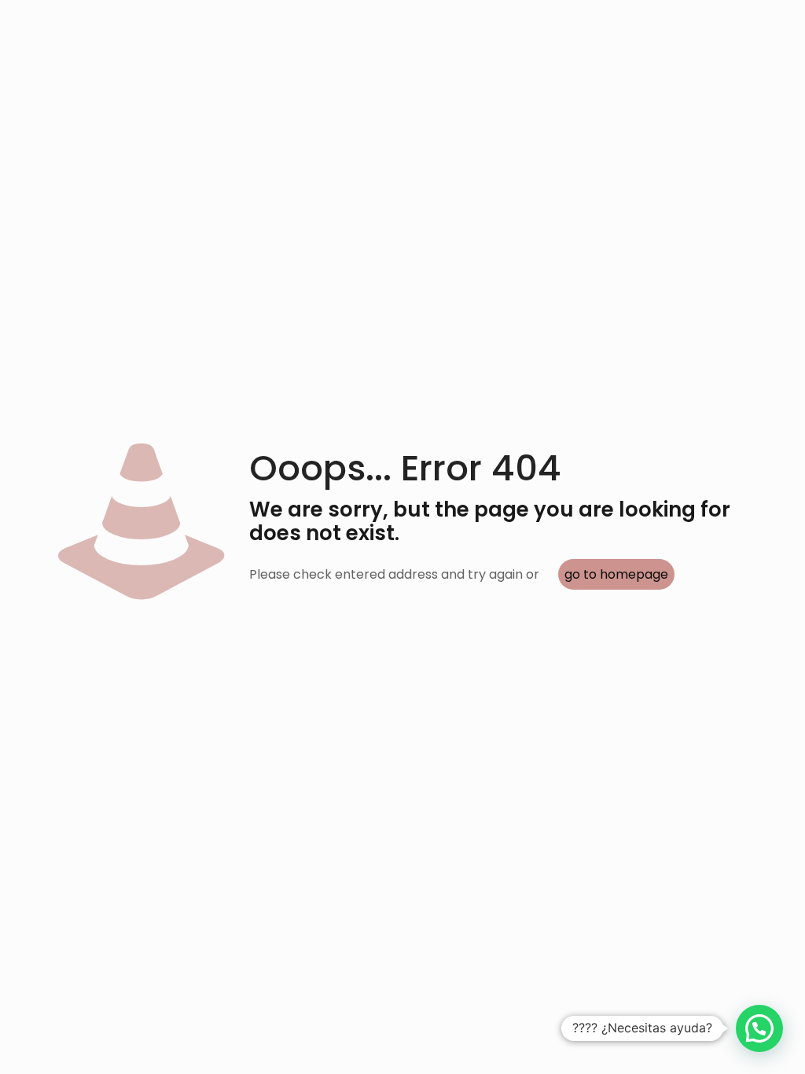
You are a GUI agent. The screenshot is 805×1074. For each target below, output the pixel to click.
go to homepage (616, 574)
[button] (759, 1028)
